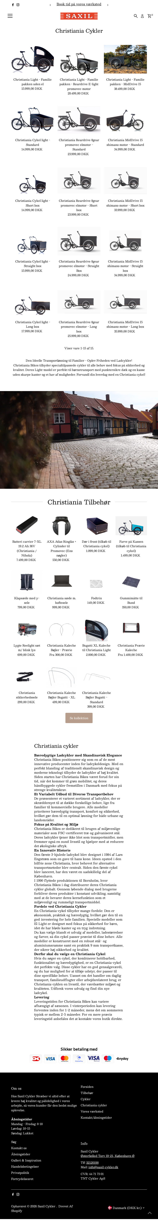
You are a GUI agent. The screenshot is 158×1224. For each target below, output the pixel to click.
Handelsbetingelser (25, 1166)
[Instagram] (17, 5)
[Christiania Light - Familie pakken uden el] (32, 59)
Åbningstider (20, 1154)
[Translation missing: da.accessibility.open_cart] (149, 16)
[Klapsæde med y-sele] (27, 582)
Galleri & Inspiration (26, 1160)
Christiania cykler (94, 1105)
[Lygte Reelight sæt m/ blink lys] (27, 629)
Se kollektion (79, 717)
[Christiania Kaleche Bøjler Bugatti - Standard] (96, 677)
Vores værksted (92, 1111)
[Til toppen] (150, 1213)
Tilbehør (87, 1092)
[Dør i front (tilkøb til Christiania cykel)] (96, 526)
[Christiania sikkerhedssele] (27, 677)
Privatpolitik (20, 1172)
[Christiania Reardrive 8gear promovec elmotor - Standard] (79, 120)
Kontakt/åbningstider (96, 1117)
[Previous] (50, 5)
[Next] (107, 5)
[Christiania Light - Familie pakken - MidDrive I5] (125, 59)
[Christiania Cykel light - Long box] (32, 302)
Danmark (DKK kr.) (127, 1207)
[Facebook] (13, 5)
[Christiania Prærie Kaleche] (131, 629)
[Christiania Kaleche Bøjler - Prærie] (61, 629)
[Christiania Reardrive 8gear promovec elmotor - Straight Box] (79, 241)
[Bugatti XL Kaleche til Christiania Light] (96, 629)
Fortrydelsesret (22, 1178)
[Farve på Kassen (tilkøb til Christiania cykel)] (131, 526)
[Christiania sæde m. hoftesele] (61, 582)
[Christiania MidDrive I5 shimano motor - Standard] (125, 120)
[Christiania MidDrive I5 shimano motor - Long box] (125, 302)
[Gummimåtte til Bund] (131, 582)
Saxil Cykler (47, 1206)
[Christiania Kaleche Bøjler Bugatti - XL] (61, 677)
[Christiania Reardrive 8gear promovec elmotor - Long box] (79, 302)
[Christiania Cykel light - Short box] (32, 180)
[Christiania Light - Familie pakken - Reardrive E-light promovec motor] (79, 59)
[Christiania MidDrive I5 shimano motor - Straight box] (125, 241)
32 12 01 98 (102, 4)
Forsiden (87, 1086)
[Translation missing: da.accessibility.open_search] (136, 16)
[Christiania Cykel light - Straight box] (32, 241)
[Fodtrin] (96, 582)
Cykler (86, 1098)
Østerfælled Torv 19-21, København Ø (108, 1155)
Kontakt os (19, 1147)
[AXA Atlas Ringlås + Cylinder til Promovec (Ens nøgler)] (61, 526)
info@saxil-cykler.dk (103, 1167)
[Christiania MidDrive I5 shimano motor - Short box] (125, 180)
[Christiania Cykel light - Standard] (32, 120)
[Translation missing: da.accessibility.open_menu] (10, 16)
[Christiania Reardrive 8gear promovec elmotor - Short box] (79, 180)
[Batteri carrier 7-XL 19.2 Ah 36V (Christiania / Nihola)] (27, 526)
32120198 (92, 1162)
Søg (13, 1141)
